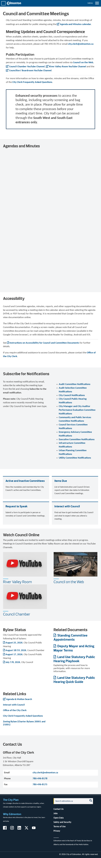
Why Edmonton (12, 814)
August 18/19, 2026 (16, 650)
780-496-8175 (40, 784)
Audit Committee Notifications (74, 384)
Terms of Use (60, 826)
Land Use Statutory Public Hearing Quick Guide (74, 680)
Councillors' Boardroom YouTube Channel (30, 70)
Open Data (59, 818)
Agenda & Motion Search (19, 699)
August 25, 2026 (14, 643)
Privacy (57, 831)
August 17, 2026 (14, 654)
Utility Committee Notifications (75, 458)
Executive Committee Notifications (77, 439)
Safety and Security (62, 822)
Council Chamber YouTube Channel (27, 66)
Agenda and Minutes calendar (75, 24)
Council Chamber (16, 614)
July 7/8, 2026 (13, 662)
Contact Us (59, 809)
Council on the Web (83, 62)
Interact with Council (14, 705)
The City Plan (11, 799)
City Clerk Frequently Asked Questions (32, 82)
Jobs (56, 813)
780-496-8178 (40, 778)
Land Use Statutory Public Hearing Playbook (74, 659)
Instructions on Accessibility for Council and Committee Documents (44, 343)
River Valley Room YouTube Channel (67, 66)
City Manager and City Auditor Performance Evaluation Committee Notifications (77, 410)
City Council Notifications (72, 395)
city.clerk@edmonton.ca (80, 44)
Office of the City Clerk (14, 710)
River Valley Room (17, 582)
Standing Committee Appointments (70, 637)
